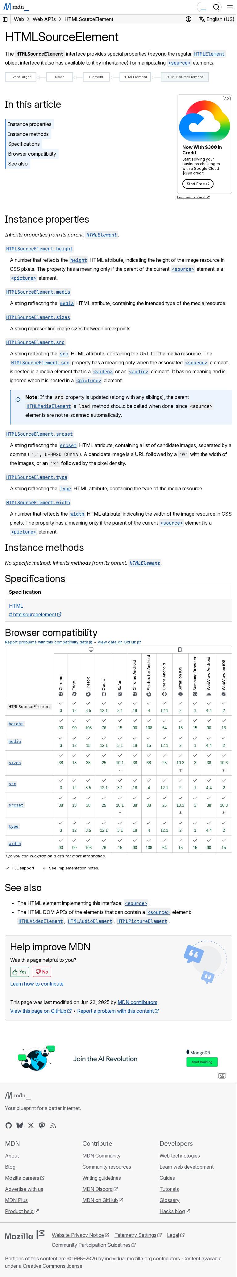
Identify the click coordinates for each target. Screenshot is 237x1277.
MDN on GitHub (100, 1200)
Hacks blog (172, 1211)
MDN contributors (137, 1002)
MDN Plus (16, 1200)
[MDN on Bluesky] (19, 1125)
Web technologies (180, 1156)
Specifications (24, 144)
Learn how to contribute (37, 984)
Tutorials (169, 1189)
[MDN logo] (18, 1095)
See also (18, 164)
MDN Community (101, 1156)
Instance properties (30, 124)
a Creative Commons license (50, 1266)
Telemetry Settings (135, 1235)
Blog (10, 1167)
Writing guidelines (101, 1178)
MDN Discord (97, 1189)
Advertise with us (24, 1189)
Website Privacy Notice (78, 1235)
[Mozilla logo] (24, 1234)
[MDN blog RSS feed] (53, 1125)
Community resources (106, 1167)
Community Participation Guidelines (91, 1245)
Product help (19, 1211)
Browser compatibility (32, 154)
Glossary (170, 1200)
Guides (167, 1178)
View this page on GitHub (38, 1011)
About (12, 1156)
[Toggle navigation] (230, 7)
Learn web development (187, 1167)
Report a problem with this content (115, 1011)
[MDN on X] (31, 1125)
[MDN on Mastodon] (42, 1125)
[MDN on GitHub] (8, 1125)
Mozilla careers (22, 1178)
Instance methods (28, 134)
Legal (173, 1235)
